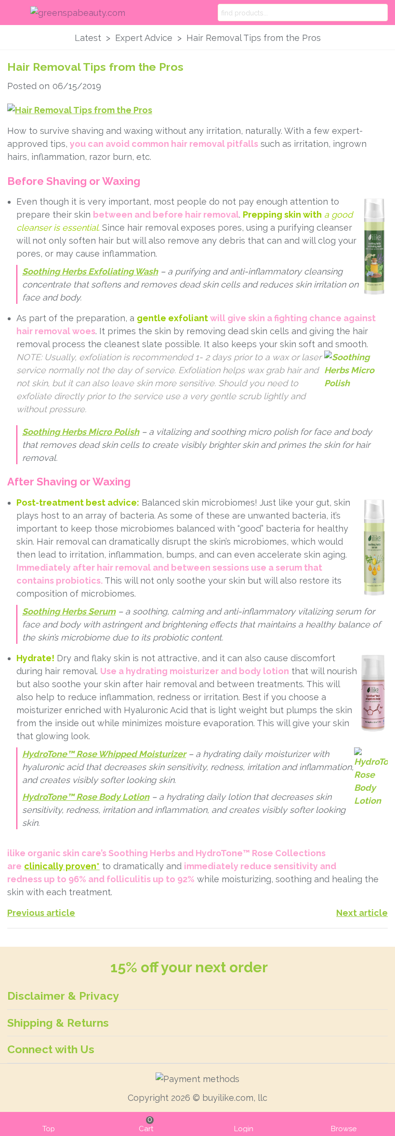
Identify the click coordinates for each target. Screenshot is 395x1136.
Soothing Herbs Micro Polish (80, 432)
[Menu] (16, 12)
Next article (362, 913)
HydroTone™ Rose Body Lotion (85, 797)
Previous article (41, 913)
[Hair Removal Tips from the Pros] (79, 109)
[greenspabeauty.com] (89, 13)
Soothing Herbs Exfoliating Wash (90, 271)
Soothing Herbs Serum (69, 611)
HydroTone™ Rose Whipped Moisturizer (104, 754)
